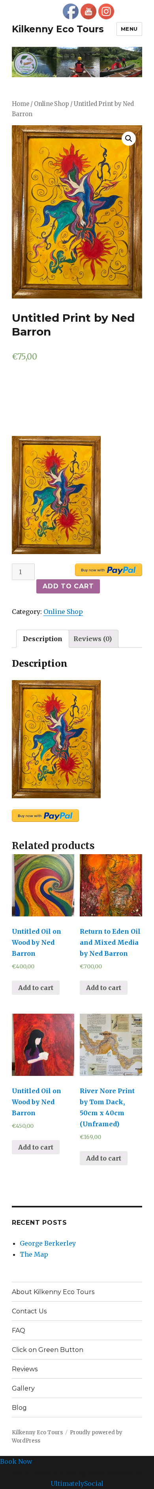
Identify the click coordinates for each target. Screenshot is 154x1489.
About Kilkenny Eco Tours (53, 1292)
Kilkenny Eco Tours (58, 29)
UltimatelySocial (77, 1483)
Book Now (16, 1461)
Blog (19, 1407)
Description (42, 639)
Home (20, 104)
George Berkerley (48, 1243)
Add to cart (68, 586)
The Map (34, 1254)
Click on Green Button (47, 1350)
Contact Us (29, 1311)
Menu (129, 29)
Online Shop (51, 104)
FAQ (18, 1330)
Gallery (23, 1388)
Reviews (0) (92, 639)
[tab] (42, 639)
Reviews (25, 1369)
